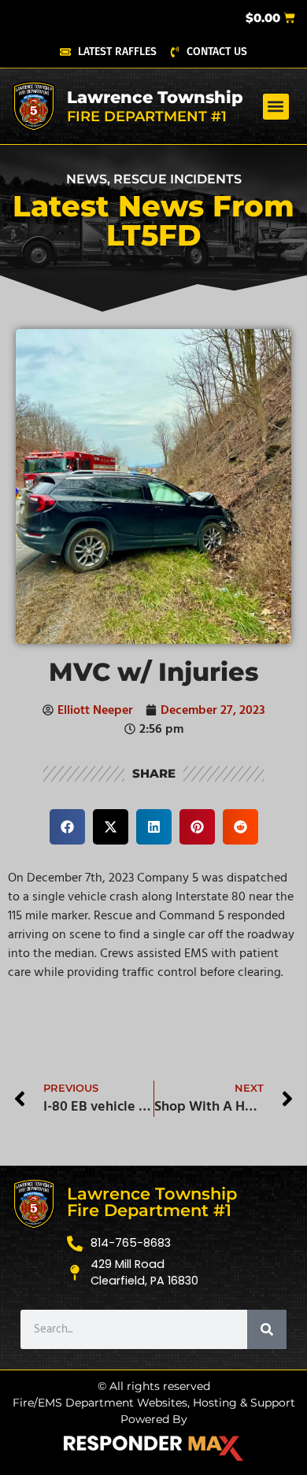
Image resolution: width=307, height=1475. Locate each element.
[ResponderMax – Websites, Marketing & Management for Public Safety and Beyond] (153, 1448)
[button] (276, 107)
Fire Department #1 (147, 116)
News (86, 179)
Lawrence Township (155, 97)
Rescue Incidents (177, 179)
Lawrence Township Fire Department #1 (152, 1202)
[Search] (267, 1329)
